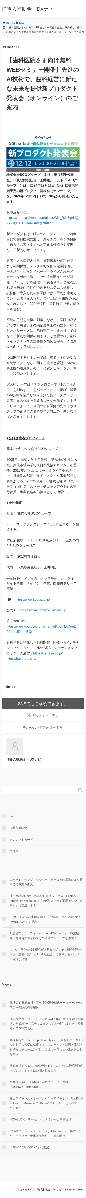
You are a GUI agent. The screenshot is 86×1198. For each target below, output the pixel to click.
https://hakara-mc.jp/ (21, 658)
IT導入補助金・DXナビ (28, 9)
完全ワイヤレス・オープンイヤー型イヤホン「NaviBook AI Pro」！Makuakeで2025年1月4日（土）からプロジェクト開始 (47, 1103)
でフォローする (45, 715)
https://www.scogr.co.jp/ (33, 599)
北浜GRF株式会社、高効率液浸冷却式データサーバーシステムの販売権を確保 (46, 1005)
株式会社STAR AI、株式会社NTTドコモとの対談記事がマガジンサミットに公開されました (46, 1068)
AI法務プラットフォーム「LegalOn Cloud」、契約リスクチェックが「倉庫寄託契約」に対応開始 (46, 1133)
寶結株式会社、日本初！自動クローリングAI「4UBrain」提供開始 (39, 1084)
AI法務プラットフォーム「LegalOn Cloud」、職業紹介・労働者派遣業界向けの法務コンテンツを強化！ (44, 936)
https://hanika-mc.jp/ (48, 653)
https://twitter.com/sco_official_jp (43, 610)
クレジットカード (21, 839)
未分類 (14, 851)
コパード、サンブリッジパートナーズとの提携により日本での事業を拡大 (46, 882)
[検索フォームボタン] (80, 790)
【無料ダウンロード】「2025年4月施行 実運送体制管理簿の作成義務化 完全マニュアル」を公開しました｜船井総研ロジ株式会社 (46, 1023)
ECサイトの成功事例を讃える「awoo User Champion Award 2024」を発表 (45, 919)
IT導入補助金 (18, 827)
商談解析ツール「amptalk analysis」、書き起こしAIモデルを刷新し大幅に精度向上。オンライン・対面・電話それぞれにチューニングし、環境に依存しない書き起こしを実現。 (47, 1047)
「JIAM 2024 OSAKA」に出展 (29, 1147)
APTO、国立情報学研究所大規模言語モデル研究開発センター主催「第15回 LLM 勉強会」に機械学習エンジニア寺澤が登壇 (46, 954)
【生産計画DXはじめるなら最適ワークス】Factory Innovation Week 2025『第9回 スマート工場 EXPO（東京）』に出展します (46, 900)
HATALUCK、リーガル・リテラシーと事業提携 (40, 1119)
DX (13, 687)
